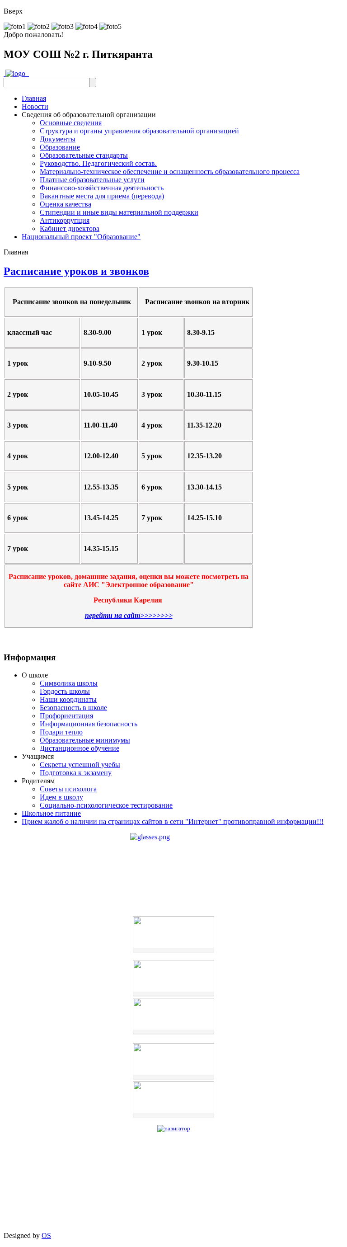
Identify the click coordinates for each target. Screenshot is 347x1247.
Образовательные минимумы (85, 740)
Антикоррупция (64, 220)
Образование (60, 147)
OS (46, 1235)
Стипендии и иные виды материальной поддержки (119, 212)
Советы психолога (68, 789)
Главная (34, 98)
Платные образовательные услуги (92, 180)
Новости (35, 106)
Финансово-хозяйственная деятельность (102, 188)
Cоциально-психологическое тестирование (106, 805)
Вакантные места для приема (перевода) (102, 196)
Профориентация (66, 716)
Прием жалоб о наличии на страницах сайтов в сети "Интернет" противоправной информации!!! (173, 821)
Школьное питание (51, 813)
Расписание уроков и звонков (76, 271)
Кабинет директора (69, 228)
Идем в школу (61, 797)
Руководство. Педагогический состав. (98, 163)
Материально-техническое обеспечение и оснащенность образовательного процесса (170, 171)
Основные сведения (71, 123)
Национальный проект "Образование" (81, 236)
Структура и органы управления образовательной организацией (139, 131)
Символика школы (69, 683)
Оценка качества (65, 204)
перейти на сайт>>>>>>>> (129, 615)
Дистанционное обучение (79, 748)
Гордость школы (65, 691)
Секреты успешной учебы (80, 764)
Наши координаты (68, 699)
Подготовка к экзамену (76, 772)
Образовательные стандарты (84, 155)
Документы (57, 139)
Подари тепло (61, 732)
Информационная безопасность (88, 724)
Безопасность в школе (73, 707)
